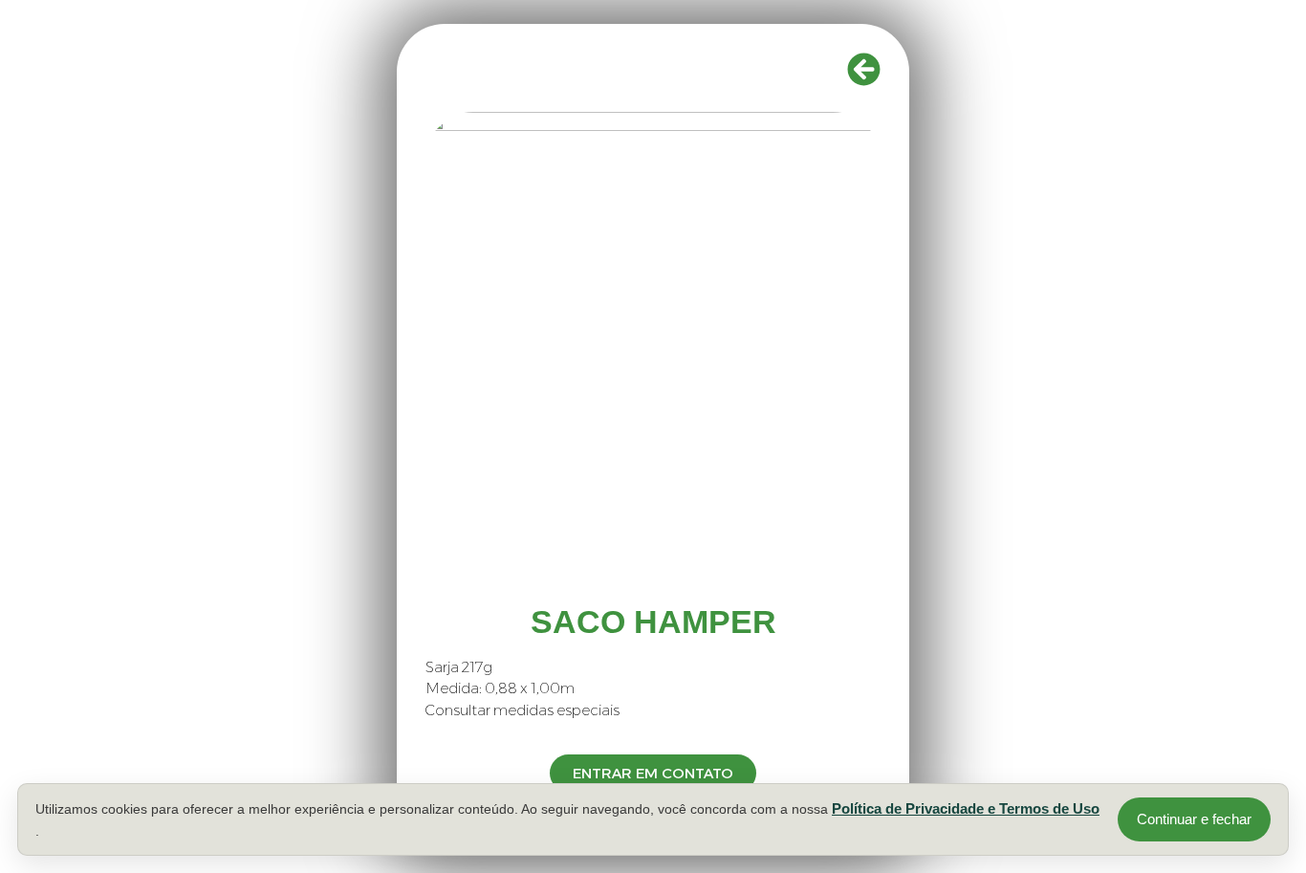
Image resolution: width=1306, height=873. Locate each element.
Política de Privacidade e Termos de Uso (965, 808)
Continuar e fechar (1194, 819)
